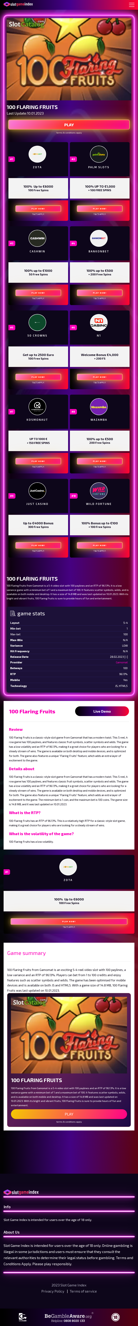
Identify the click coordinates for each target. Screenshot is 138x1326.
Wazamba (99, 419)
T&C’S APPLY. (38, 214)
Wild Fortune (99, 503)
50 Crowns (37, 335)
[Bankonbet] (98, 238)
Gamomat (122, 662)
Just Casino (37, 503)
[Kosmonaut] (37, 406)
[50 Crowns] (37, 322)
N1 (99, 335)
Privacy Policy (53, 1291)
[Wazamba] (98, 406)
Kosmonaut (37, 419)
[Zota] (37, 154)
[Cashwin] (37, 238)
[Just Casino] (37, 490)
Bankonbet (99, 251)
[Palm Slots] (98, 154)
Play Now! (38, 209)
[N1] (98, 322)
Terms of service (83, 1291)
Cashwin (37, 251)
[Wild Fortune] (98, 490)
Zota (37, 167)
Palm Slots (98, 167)
